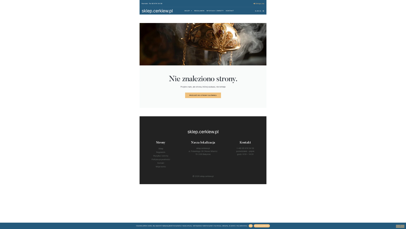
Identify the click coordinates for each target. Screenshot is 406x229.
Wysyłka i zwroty (215, 11)
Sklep (187, 11)
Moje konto (161, 166)
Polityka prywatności (161, 159)
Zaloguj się (260, 3)
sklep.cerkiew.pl (157, 10)
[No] (400, 226)
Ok (251, 226)
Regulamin (199, 11)
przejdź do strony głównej (203, 95)
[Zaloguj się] (254, 3)
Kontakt (230, 11)
